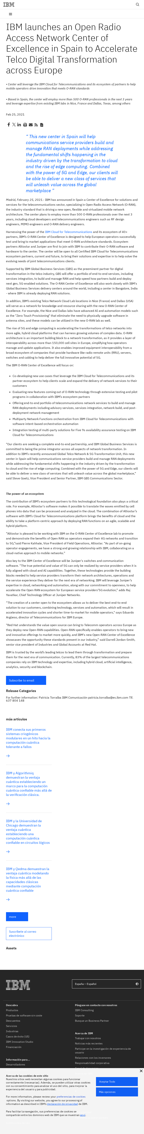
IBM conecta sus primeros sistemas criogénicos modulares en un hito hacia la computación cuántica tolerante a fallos (28, 738)
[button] (26, 680)
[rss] (36, 124)
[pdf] (41, 124)
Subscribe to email (21, 680)
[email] (30, 124)
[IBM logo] (10, 4)
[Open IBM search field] (137, 4)
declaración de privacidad (62, 1104)
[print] (25, 124)
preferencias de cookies (71, 1096)
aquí (82, 1115)
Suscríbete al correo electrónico (22, 934)
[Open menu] (10, 13)
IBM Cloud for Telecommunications (68, 232)
